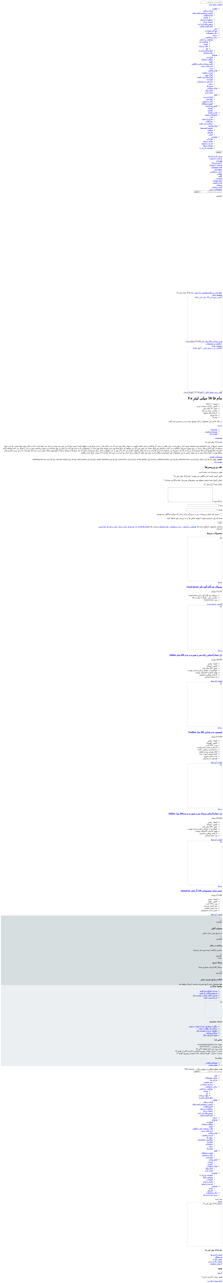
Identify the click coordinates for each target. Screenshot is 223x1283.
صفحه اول (218, 169)
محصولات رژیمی (215, 189)
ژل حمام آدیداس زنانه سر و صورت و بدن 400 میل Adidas (195, 655)
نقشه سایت (212, 1065)
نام (220, 505)
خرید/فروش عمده (210, 998)
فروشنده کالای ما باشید (208, 993)
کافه (215, 95)
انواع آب (210, 139)
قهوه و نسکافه (207, 104)
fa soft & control (144, 527)
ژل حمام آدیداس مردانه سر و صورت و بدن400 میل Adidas (195, 813)
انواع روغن (209, 75)
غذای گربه (209, 93)
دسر (215, 28)
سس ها (210, 86)
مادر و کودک (212, 112)
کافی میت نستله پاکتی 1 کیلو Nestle (205, 392)
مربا (211, 68)
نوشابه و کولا (208, 146)
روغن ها (210, 1137)
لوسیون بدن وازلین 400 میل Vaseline (205, 732)
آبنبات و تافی (208, 11)
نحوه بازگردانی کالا (210, 1035)
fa (136, 527)
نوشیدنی (214, 137)
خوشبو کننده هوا (206, 128)
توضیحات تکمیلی (211, 432)
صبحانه (214, 55)
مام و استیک (208, 53)
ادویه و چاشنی (207, 73)
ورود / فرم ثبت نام (210, 1195)
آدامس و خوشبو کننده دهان (202, 13)
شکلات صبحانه (207, 59)
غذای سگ (209, 90)
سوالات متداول (211, 1033)
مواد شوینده (212, 126)
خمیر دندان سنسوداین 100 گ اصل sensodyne (201, 890)
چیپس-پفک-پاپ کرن (205, 24)
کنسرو (210, 110)
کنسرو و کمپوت (211, 106)
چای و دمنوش (207, 101)
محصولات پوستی (210, 115)
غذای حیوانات (212, 88)
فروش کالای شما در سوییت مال (205, 995)
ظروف (210, 132)
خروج (220, 425)
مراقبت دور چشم (206, 123)
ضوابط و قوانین (211, 1063)
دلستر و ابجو (208, 141)
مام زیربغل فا (112, 527)
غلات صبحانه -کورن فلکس (202, 1129)
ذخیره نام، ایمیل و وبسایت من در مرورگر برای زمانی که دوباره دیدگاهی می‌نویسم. (187, 514)
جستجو (219, 152)
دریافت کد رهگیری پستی (207, 1028)
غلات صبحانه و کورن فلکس (202, 64)
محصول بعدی (217, 346)
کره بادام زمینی (207, 66)
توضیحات (213, 429)
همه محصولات (216, 167)
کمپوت (210, 108)
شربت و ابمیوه (207, 143)
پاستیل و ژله (208, 22)
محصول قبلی (217, 295)
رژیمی (215, 35)
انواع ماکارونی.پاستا (205, 77)
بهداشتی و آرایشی (206, 39)
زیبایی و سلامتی (211, 37)
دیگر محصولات (211, 33)
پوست (205, 44)
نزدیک (220, 582)
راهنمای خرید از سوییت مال (206, 1031)
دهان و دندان (203, 46)
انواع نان (209, 79)
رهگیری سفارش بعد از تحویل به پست (203, 1026)
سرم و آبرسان (207, 119)
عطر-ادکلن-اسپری (206, 51)
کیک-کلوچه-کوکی (206, 26)
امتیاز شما (217, 484)
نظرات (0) (213, 434)
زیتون (210, 84)
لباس (211, 135)
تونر (211, 117)
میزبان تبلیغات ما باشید (208, 991)
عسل (211, 62)
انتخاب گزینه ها (216, 1255)
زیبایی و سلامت (216, 172)
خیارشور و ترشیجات (205, 81)
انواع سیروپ (208, 97)
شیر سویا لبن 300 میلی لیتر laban (206, 341)
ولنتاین (205, 17)
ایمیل (219, 510)
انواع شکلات (208, 15)
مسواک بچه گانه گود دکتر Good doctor (204, 587)
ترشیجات (209, 1144)
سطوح (210, 130)
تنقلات (215, 9)
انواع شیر (209, 99)
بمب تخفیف (208, 1082)
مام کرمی (102, 527)
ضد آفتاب (209, 121)
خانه (220, 293)
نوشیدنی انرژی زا (206, 148)
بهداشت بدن (203, 42)
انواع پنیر (209, 57)
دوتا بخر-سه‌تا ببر (211, 31)
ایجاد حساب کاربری (214, 1281)
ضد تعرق (131, 527)
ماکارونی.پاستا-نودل (205, 1140)
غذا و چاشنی (212, 70)
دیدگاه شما (217, 501)
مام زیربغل (122, 527)
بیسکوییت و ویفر (206, 20)
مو (207, 48)
